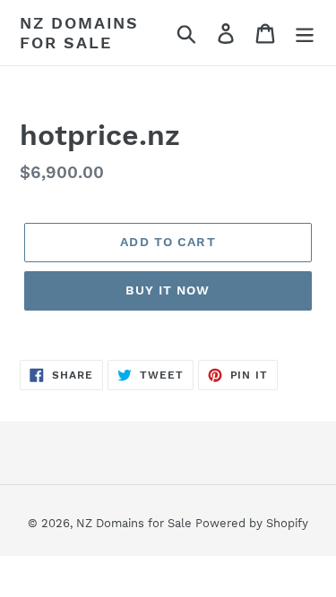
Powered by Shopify (251, 523)
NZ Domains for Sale (79, 32)
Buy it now (167, 290)
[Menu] (304, 33)
